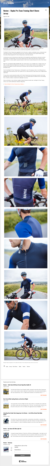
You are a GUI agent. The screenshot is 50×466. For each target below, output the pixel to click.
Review (24, 366)
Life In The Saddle (8, 3)
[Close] (48, 442)
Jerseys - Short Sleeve (13, 366)
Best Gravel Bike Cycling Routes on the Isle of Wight (15, 399)
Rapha (20, 366)
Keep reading (44, 395)
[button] (46, 10)
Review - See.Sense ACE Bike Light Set (12, 428)
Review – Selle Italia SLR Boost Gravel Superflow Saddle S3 (17, 385)
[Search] (48, 2)
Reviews (28, 366)
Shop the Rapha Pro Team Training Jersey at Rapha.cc (14, 84)
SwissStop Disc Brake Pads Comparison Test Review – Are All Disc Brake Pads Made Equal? (22, 413)
